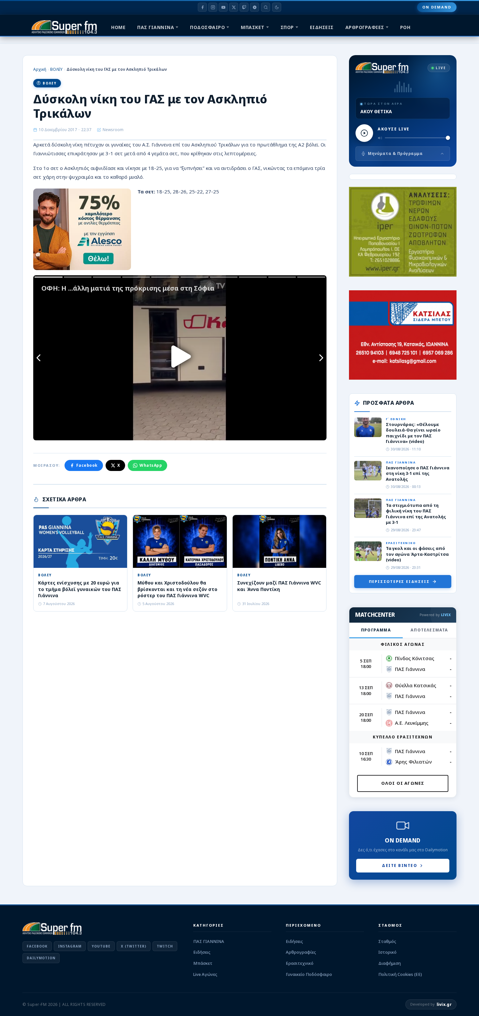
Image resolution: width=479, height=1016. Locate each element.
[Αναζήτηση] (265, 7)
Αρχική (39, 69)
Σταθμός (387, 941)
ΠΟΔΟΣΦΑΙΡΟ (207, 27)
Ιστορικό (387, 952)
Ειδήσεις (201, 952)
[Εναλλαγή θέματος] (276, 7)
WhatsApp (150, 465)
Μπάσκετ (202, 963)
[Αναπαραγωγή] (364, 133)
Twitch (165, 946)
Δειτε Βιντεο (399, 865)
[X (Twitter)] (233, 7)
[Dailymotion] (254, 7)
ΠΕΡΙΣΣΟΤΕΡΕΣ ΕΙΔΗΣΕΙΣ (399, 581)
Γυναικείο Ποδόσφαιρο (309, 974)
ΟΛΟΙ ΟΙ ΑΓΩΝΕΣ (403, 783)
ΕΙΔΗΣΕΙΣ (322, 27)
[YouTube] (223, 7)
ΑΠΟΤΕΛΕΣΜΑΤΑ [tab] (429, 630)
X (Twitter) (133, 946)
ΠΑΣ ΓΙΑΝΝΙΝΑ (155, 27)
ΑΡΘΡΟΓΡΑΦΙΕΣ (364, 27)
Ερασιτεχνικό (299, 963)
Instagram (69, 946)
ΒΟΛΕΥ (56, 69)
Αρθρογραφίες (301, 952)
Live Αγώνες (205, 974)
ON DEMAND (436, 7)
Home (118, 27)
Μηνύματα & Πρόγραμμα (395, 153)
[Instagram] (212, 7)
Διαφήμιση (389, 963)
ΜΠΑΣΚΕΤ (253, 27)
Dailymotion (41, 958)
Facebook (87, 465)
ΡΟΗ (405, 27)
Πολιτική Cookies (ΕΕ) (400, 974)
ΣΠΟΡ (287, 27)
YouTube (101, 946)
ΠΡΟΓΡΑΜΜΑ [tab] (376, 630)
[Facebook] (202, 7)
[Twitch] (244, 7)
